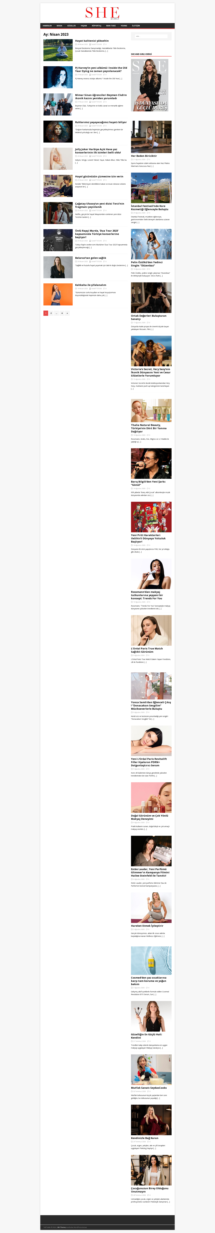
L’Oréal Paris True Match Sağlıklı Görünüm (147, 650)
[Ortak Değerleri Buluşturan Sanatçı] (151, 311)
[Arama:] (151, 36)
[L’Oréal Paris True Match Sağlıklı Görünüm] (151, 644)
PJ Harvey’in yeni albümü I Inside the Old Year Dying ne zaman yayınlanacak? (101, 69)
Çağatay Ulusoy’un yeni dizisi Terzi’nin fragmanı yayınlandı (99, 205)
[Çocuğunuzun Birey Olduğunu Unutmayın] (151, 1184)
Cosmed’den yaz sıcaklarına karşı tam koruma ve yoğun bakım (148, 981)
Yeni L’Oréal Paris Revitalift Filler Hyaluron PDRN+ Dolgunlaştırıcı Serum (149, 762)
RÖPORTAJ (96, 25)
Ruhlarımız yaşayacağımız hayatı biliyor (101, 122)
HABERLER (47, 25)
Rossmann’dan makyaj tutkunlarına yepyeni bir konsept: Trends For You (147, 595)
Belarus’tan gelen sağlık (90, 258)
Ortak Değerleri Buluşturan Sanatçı (148, 317)
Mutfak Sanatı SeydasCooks (149, 1087)
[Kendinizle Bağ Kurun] (151, 1134)
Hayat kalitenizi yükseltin (92, 40)
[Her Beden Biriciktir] (151, 151)
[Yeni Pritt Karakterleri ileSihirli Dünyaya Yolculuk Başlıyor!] (151, 531)
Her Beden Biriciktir (144, 156)
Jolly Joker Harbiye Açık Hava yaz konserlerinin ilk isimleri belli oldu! (98, 151)
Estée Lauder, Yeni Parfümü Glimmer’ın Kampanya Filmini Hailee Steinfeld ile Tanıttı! (150, 872)
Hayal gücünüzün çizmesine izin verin (99, 176)
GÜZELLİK (71, 25)
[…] (106, 51)
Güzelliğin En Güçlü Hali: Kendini (146, 1036)
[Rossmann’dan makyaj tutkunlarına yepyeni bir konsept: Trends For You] (151, 587)
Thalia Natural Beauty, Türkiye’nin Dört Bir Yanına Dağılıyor (149, 428)
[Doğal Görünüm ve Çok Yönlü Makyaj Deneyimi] (151, 811)
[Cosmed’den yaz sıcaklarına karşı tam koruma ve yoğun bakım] (151, 973)
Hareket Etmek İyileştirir (147, 925)
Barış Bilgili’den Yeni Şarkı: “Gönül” (148, 483)
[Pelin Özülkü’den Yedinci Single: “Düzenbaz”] (151, 258)
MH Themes (61, 1227)
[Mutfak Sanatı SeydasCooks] (151, 1083)
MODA (59, 25)
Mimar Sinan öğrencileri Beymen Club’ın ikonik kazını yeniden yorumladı (101, 96)
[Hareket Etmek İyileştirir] (151, 921)
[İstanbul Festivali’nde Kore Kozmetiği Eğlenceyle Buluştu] (151, 202)
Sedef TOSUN (96, 44)
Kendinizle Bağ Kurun (144, 1138)
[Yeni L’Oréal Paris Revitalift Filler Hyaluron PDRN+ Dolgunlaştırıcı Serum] (151, 754)
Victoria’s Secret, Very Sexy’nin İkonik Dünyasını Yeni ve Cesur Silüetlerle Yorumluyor (151, 372)
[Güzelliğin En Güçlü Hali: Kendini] (151, 1030)
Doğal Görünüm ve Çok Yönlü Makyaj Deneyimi (149, 817)
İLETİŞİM (136, 25)
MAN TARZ (111, 25)
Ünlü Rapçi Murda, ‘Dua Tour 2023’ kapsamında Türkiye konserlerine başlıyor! (97, 234)
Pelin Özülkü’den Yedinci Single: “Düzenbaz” (147, 264)
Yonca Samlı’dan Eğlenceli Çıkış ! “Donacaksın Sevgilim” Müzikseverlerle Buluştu (151, 705)
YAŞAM (84, 25)
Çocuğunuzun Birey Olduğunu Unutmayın (149, 1190)
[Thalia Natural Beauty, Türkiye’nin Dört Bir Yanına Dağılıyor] (151, 420)
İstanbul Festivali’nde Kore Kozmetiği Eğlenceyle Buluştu (149, 207)
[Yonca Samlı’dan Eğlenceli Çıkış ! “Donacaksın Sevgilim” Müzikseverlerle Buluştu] (151, 698)
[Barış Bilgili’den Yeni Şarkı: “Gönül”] (151, 477)
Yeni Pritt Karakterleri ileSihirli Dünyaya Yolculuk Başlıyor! (148, 538)
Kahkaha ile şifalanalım (90, 285)
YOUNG (124, 25)
